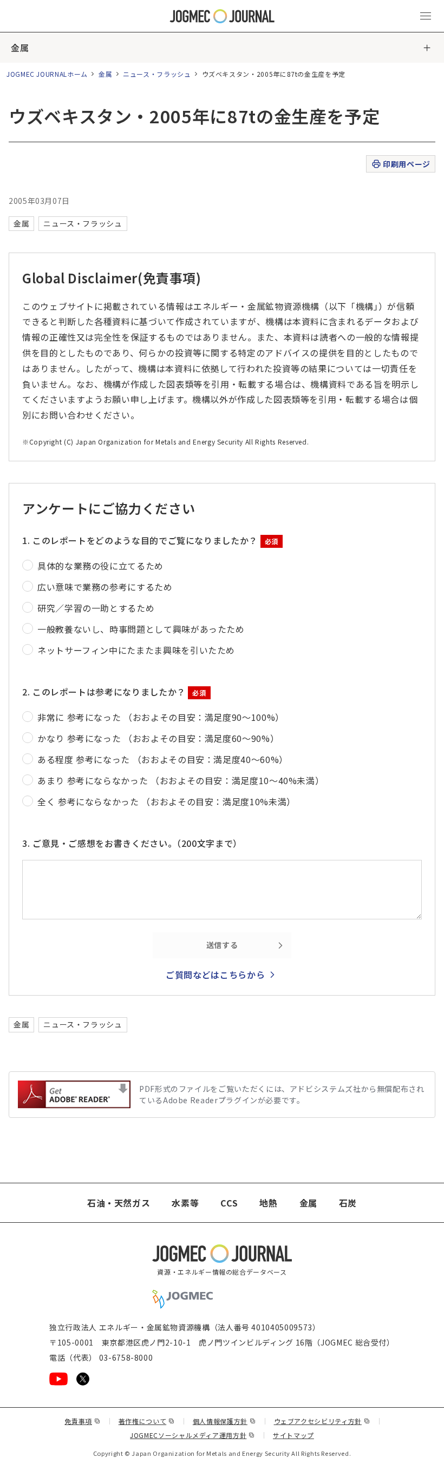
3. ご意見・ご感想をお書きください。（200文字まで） (132, 843)
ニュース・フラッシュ (157, 73)
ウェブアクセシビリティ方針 (322, 1421)
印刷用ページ (406, 163)
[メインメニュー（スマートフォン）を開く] (426, 16)
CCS (229, 1202)
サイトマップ (293, 1435)
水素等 (185, 1202)
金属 (20, 47)
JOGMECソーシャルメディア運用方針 (192, 1435)
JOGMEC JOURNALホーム (47, 73)
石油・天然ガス (118, 1202)
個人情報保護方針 (224, 1421)
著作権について (147, 1421)
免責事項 (82, 1421)
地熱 (268, 1202)
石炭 (348, 1202)
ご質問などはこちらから (215, 974)
